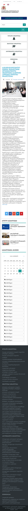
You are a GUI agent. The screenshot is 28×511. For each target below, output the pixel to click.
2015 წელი (9, 316)
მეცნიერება (14, 59)
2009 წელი (9, 337)
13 (14, 268)
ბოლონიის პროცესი (7, 399)
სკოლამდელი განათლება (9, 377)
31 (17, 263)
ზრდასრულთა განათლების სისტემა (11, 474)
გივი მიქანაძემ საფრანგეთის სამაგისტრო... (18, 234)
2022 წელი (9, 293)
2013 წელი (9, 323)
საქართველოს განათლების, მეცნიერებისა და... (17, 226)
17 (5, 271)
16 (23, 268)
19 (11, 271)
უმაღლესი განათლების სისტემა (10, 392)
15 (20, 268)
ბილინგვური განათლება (8, 381)
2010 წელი (9, 333)
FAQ (14, 1)
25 (8, 273)
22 (20, 271)
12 (11, 268)
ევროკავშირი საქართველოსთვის (11, 502)
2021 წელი (9, 296)
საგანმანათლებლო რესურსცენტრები (12, 359)
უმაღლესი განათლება (14, 43)
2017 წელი (9, 310)
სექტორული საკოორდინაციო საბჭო (11, 456)
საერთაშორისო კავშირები (9, 464)
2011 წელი (9, 330)
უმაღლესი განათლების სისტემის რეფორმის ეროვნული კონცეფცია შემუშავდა (11, 389)
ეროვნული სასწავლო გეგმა (9, 372)
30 (14, 263)
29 (11, 263)
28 (8, 263)
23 (23, 271)
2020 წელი (9, 300)
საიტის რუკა (20, 1)
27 (5, 263)
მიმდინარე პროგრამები (8, 370)
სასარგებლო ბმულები (7, 1)
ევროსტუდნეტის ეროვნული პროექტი (12, 433)
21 (17, 271)
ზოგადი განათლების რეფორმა (10, 355)
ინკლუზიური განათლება (8, 368)
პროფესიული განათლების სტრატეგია (12, 439)
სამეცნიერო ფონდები (8, 497)
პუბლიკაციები (6, 485)
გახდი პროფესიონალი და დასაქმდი (12, 460)
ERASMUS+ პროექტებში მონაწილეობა (12, 401)
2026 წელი (9, 279)
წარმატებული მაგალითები (9, 458)
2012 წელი (9, 327)
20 (14, 271)
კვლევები (4, 465)
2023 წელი (9, 290)
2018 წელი (9, 306)
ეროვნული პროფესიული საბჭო (10, 454)
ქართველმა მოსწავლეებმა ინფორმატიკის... (17, 241)
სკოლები (4, 357)
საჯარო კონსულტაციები (8, 476)
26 (11, 273)
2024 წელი (9, 286)
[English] (8, 4)
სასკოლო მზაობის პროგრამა (10, 379)
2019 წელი (9, 303)
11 (8, 268)
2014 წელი (9, 320)
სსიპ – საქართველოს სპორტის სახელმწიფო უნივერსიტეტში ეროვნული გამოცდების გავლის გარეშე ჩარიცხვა (14, 423)
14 (17, 268)
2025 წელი (9, 283)
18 (8, 271)
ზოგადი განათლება (14, 36)
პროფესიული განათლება (14, 51)
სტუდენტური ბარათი (7, 419)
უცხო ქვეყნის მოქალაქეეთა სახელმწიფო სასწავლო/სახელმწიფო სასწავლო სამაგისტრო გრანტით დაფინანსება (13, 408)
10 (5, 268)
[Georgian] (4, 4)
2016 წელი (9, 313)
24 (5, 273)
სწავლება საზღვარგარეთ (9, 394)
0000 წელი (9, 340)
